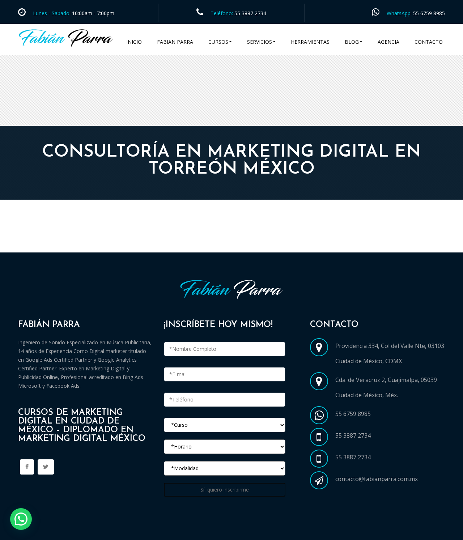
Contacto (429, 41)
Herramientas (310, 41)
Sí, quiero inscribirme (224, 489)
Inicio (134, 41)
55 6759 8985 (429, 13)
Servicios (259, 41)
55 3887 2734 (250, 13)
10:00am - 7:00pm (92, 13)
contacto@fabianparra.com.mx (376, 479)
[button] (21, 519)
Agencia (388, 41)
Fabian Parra (175, 41)
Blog (352, 41)
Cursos (218, 41)
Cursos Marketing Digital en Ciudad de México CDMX (95, 244)
